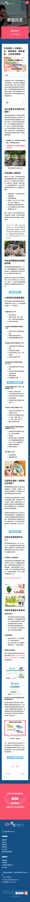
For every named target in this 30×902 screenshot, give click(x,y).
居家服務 (4, 860)
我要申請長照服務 (7, 851)
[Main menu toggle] (27, 2)
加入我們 (4, 849)
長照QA (4, 842)
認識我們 (4, 840)
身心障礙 (4, 867)
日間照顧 (4, 862)
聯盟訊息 (4, 844)
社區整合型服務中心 (7, 865)
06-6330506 (15, 34)
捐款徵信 (4, 847)
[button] (24, 75)
